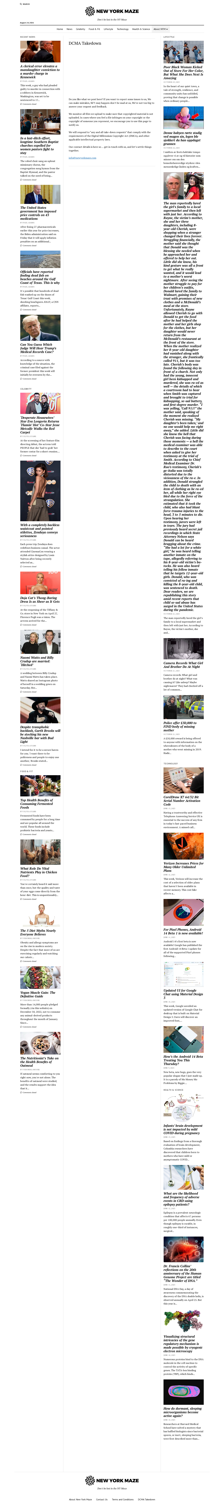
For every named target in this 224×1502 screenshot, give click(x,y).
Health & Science (141, 29)
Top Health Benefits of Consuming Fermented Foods (36, 803)
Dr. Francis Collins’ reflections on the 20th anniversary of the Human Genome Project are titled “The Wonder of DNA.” (182, 1273)
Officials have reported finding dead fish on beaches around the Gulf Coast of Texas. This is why (40, 277)
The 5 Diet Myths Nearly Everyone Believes (38, 932)
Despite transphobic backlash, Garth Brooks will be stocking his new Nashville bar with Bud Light (40, 734)
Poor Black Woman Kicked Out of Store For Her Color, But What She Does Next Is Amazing (183, 72)
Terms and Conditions (123, 1499)
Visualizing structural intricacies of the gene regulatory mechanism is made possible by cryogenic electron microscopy (183, 1344)
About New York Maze (80, 1499)
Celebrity (80, 29)
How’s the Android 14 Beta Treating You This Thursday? (183, 1060)
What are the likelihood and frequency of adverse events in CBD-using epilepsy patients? (181, 1199)
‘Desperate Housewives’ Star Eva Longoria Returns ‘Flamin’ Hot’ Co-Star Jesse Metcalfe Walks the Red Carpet (40, 425)
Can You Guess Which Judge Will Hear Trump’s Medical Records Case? (38, 348)
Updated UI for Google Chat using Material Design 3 (183, 994)
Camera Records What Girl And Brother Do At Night (183, 665)
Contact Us (102, 1499)
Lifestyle (108, 29)
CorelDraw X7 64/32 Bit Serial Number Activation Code (182, 800)
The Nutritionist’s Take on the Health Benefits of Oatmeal (39, 1061)
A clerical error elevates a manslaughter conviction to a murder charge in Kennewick (40, 71)
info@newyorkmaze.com (82, 157)
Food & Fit (94, 29)
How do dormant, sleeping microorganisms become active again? (183, 1412)
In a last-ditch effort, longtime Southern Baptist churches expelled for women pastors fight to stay (39, 145)
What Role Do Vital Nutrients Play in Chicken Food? (38, 872)
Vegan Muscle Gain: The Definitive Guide (37, 994)
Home (60, 29)
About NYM (159, 29)
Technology (122, 29)
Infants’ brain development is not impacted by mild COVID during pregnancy (183, 1129)
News (69, 29)
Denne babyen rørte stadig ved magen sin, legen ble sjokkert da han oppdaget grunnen (183, 138)
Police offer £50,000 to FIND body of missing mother (180, 726)
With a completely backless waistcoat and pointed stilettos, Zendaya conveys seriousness (39, 530)
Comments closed (29, 104)
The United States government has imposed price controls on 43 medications (38, 213)
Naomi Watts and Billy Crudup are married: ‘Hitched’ (36, 661)
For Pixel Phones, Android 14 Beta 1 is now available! (183, 931)
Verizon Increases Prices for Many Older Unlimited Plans (184, 866)
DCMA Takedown (146, 1499)
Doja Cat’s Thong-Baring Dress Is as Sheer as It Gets (40, 599)
